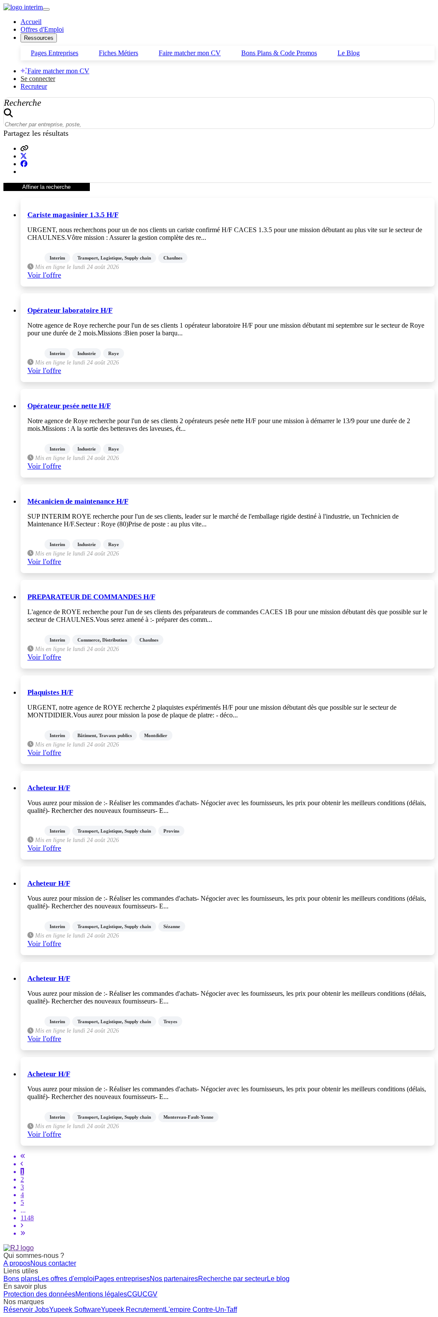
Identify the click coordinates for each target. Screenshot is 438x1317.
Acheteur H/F (48, 788)
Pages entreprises (122, 1278)
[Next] (22, 1225)
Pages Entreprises (54, 53)
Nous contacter (53, 1263)
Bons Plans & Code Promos (279, 53)
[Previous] (22, 1164)
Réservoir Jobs (26, 1309)
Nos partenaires (174, 1278)
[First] (23, 1156)
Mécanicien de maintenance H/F (77, 501)
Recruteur (34, 86)
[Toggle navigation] (46, 9)
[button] (24, 148)
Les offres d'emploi (66, 1278)
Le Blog (348, 53)
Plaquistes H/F (50, 692)
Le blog (278, 1278)
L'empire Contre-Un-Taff (201, 1309)
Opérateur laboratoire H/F (69, 310)
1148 (27, 1217)
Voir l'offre (44, 275)
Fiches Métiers (118, 53)
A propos (16, 1263)
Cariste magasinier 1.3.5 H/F (72, 215)
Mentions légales (101, 1294)
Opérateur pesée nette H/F (69, 406)
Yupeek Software (75, 1309)
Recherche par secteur (232, 1278)
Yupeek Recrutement (133, 1309)
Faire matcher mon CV (190, 53)
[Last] (23, 1233)
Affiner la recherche (46, 187)
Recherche (22, 103)
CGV (149, 1294)
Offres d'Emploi (42, 29)
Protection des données (39, 1294)
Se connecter (38, 78)
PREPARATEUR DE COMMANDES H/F (91, 597)
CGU (134, 1294)
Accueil (31, 21)
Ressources (38, 38)
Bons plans (20, 1278)
